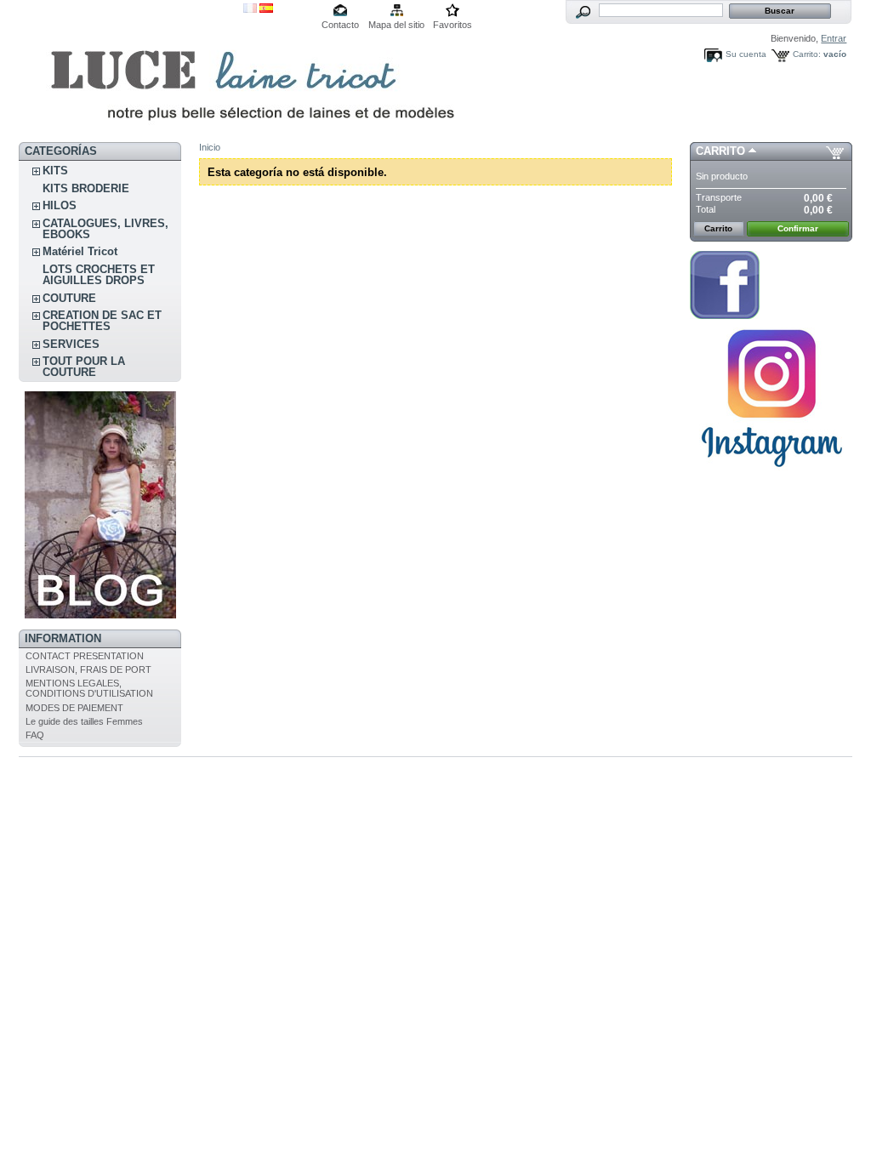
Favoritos (452, 25)
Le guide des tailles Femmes (84, 721)
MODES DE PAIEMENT (74, 708)
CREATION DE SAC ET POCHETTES (102, 321)
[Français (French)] (250, 9)
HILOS (60, 205)
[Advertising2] (725, 315)
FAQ (35, 735)
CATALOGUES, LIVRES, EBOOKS (105, 229)
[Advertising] (100, 615)
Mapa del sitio (396, 25)
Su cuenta (746, 54)
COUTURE (69, 298)
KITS (55, 170)
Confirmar (797, 228)
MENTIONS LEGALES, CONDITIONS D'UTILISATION (89, 688)
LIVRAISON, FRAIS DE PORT (88, 669)
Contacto (340, 25)
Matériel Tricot (80, 251)
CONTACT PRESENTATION (85, 656)
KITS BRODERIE (86, 188)
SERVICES (71, 344)
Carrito (720, 151)
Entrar (833, 38)
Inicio (209, 147)
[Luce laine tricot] (131, 71)
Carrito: (807, 54)
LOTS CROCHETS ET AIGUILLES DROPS (99, 275)
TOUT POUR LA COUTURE (84, 367)
